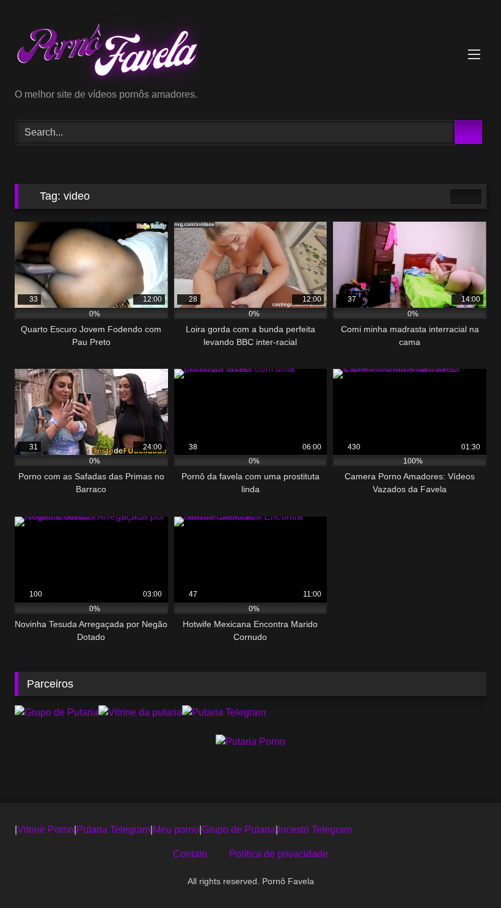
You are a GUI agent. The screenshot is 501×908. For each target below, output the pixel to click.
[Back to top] (464, 872)
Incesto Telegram (315, 829)
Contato (190, 854)
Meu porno (176, 829)
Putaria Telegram (113, 829)
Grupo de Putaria (239, 829)
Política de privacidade (278, 854)
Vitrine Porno (45, 829)
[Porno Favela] (250, 48)
